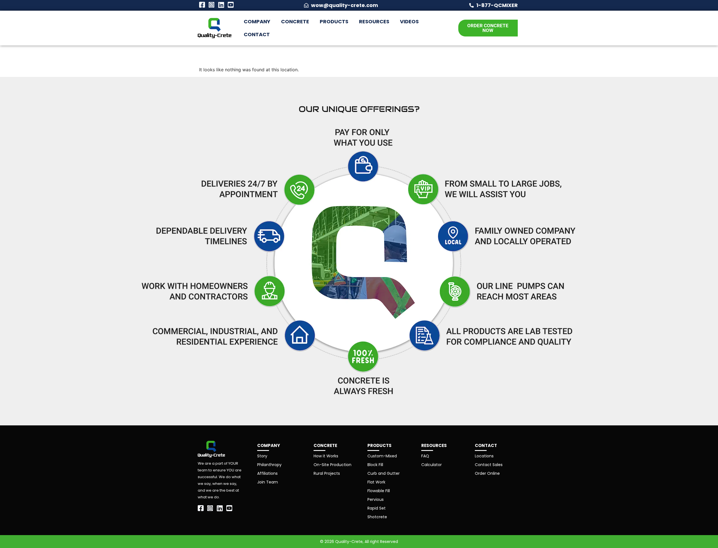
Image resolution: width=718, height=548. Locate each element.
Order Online (487, 473)
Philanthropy (269, 464)
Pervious (375, 499)
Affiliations (267, 473)
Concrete (295, 21)
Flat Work (376, 482)
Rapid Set (376, 508)
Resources (374, 21)
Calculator (431, 464)
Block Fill (375, 464)
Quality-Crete (349, 541)
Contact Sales (489, 464)
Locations (484, 456)
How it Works (326, 456)
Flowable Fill (378, 491)
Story (262, 456)
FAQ (425, 456)
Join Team (267, 482)
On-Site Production (332, 464)
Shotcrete (377, 517)
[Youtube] (230, 4)
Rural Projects (327, 473)
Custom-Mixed (382, 456)
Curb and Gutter (383, 473)
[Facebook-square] (202, 4)
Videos (409, 21)
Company (257, 21)
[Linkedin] (221, 4)
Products (334, 21)
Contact (257, 34)
